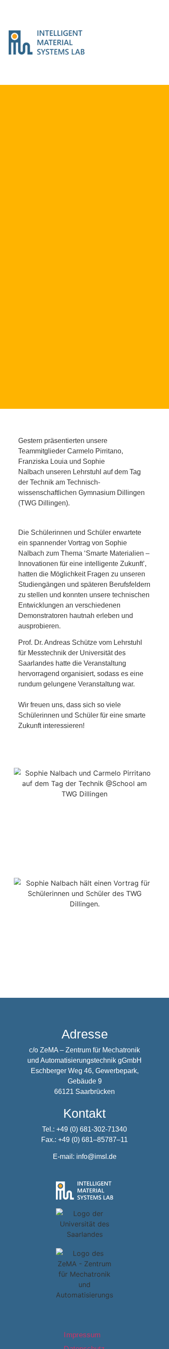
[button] (153, 48)
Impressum (84, 1335)
